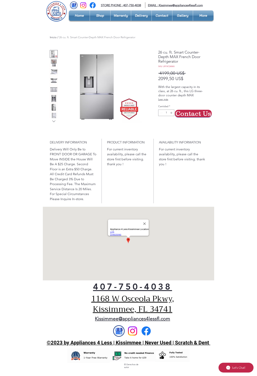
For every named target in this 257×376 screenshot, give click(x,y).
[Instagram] (83, 5)
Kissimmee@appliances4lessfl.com (181, 5)
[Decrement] (161, 113)
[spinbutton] (166, 113)
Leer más (163, 99)
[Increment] (171, 113)
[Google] (119, 331)
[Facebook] (93, 5)
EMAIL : (153, 5)
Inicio (53, 37)
